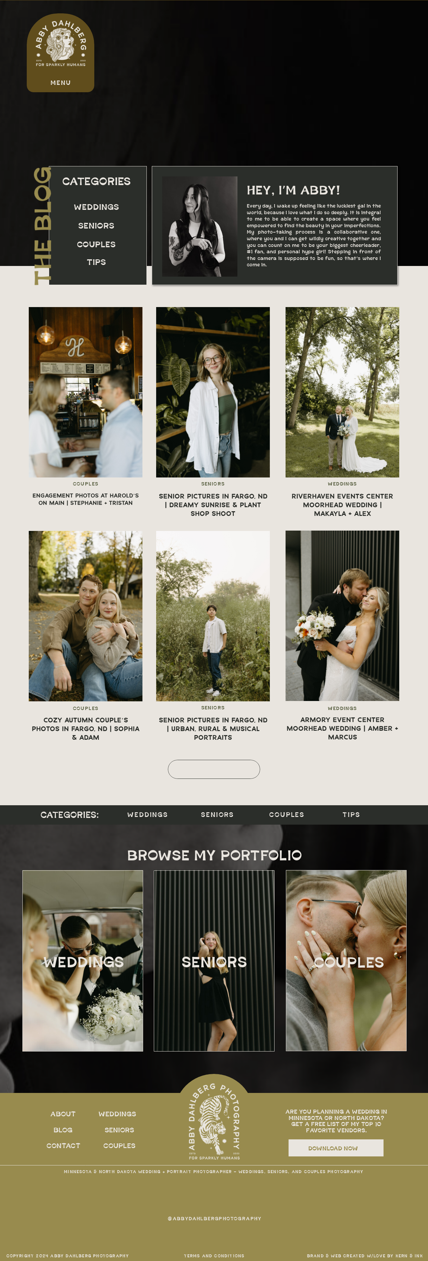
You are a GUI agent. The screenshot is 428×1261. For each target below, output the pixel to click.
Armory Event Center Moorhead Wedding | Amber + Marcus (342, 728)
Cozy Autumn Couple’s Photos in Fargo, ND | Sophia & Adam (85, 728)
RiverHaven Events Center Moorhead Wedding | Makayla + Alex (342, 505)
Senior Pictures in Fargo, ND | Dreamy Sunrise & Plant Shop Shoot (213, 505)
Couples (86, 484)
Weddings (342, 484)
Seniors (213, 484)
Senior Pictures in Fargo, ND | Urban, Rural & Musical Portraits (213, 728)
